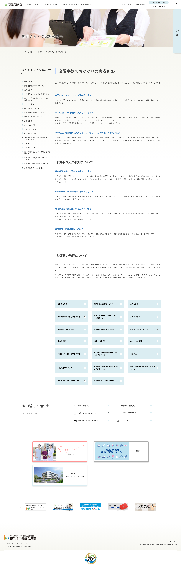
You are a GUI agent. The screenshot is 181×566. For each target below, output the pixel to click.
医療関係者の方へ (87, 4)
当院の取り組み (74, 4)
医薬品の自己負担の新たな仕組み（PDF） (142, 368)
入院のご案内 (135, 317)
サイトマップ (172, 541)
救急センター (135, 304)
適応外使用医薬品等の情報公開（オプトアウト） (105, 354)
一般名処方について (65, 368)
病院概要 (64, 4)
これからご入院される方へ (130, 412)
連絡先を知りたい (84, 406)
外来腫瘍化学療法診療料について (70, 380)
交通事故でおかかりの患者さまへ (70, 317)
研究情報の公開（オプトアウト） (70, 354)
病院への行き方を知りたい (87, 413)
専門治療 (48, 4)
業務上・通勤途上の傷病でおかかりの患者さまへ (106, 317)
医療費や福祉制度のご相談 (104, 329)
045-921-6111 (160, 6)
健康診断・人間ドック (66, 329)
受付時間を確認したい (128, 406)
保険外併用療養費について (104, 304)
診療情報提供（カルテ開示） (104, 380)
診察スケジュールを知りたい (88, 420)
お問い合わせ (140, 4)
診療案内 (56, 4)
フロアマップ (125, 420)
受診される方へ (63, 304)
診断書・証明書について (139, 329)
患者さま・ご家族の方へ (35, 4)
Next (161, 507)
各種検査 (133, 354)
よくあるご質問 (136, 341)
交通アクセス (126, 4)
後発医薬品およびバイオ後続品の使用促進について (106, 368)
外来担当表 (62, 341)
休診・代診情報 (99, 341)
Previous (20, 507)
